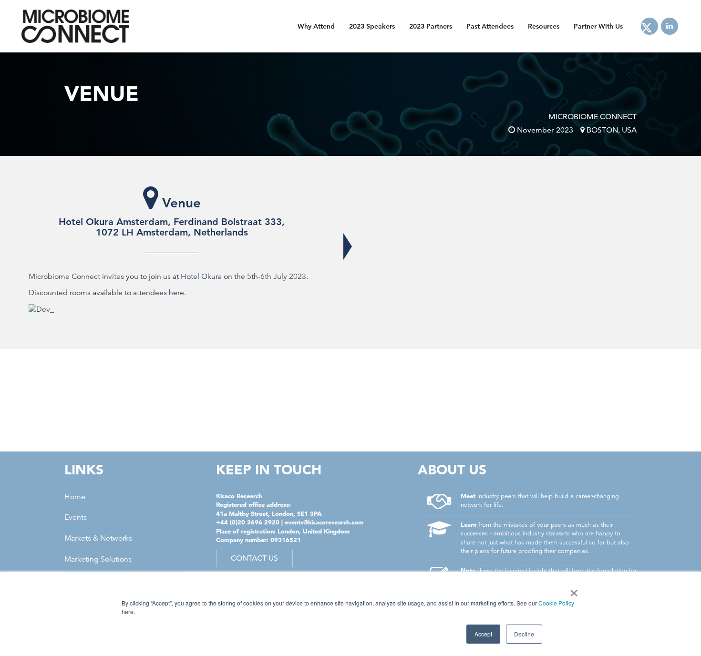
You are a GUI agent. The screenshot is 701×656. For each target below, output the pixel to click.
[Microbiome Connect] (75, 26)
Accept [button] (483, 634)
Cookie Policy (556, 603)
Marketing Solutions (98, 559)
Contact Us (254, 558)
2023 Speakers (372, 26)
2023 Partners (430, 26)
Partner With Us (598, 26)
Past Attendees (490, 26)
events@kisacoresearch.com (324, 522)
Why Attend (316, 26)
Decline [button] (524, 634)
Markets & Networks (98, 538)
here (176, 292)
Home (74, 497)
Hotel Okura (201, 276)
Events (75, 517)
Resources (543, 26)
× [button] (572, 589)
